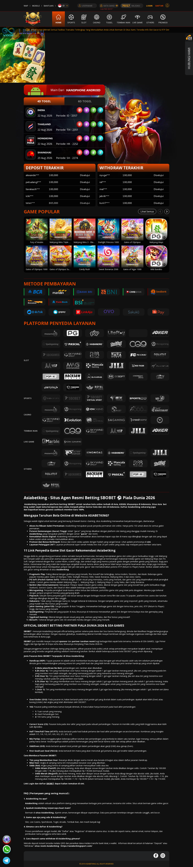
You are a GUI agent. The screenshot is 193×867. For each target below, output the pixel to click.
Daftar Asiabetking (130, 507)
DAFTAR (159, 5)
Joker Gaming (36, 606)
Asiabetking (62, 569)
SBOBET (28, 631)
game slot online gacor (127, 556)
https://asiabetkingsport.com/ (76, 846)
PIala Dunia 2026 (92, 644)
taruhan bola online (92, 504)
